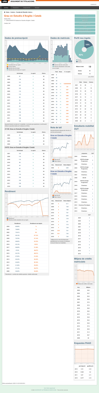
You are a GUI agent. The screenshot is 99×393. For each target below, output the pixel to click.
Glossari (37, 7)
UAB (5, 1)
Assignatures (26, 7)
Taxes (85, 27)
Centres (6, 7)
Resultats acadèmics (85, 30)
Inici (45, 388)
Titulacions (16, 7)
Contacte (93, 4)
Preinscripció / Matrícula (85, 20)
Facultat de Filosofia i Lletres (24, 12)
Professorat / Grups (84, 24)
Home (7, 12)
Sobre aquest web (51, 388)
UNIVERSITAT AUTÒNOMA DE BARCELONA (45, 390)
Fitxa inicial (85, 16)
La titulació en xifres (85, 33)
